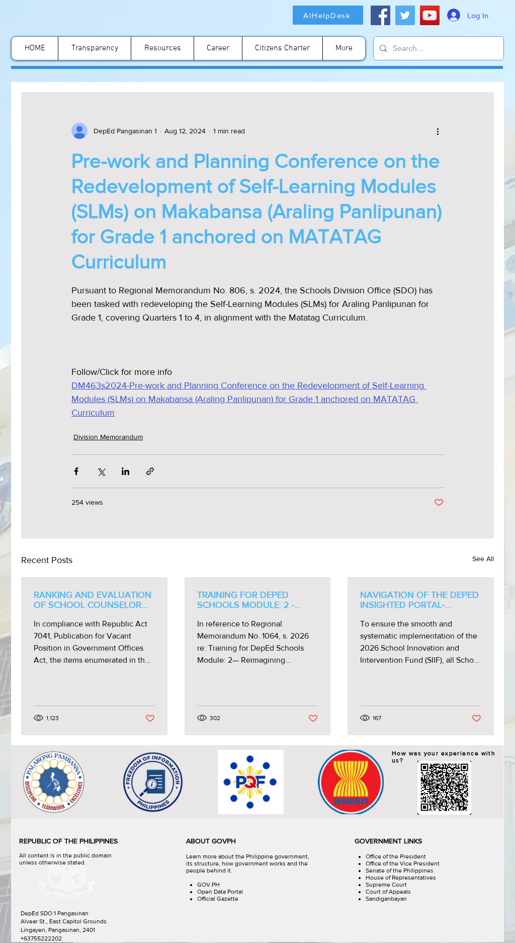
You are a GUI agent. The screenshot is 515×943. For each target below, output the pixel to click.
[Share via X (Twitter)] (101, 471)
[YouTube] (430, 15)
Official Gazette (217, 898)
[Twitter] (405, 15)
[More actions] (438, 131)
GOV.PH (208, 884)
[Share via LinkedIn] (125, 471)
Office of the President (396, 856)
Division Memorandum (108, 437)
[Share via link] (150, 471)
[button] (162, 48)
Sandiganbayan (386, 898)
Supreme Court (386, 884)
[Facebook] (380, 15)
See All (483, 559)
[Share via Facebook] (76, 471)
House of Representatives (401, 877)
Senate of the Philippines (400, 870)
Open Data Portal (220, 891)
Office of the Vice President (403, 863)
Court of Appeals (388, 891)
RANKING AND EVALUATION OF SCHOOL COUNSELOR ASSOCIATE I (92, 600)
